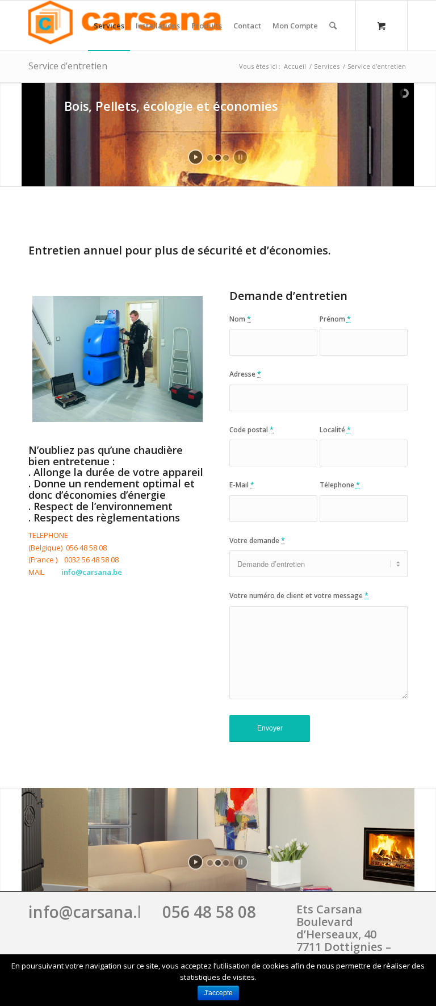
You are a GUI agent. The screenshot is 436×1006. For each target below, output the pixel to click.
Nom (240, 319)
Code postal (251, 430)
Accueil (295, 66)
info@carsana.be (92, 911)
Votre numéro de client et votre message (298, 595)
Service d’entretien (67, 66)
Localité (335, 430)
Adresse (245, 374)
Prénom (335, 319)
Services (326, 66)
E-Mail (241, 485)
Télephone (340, 485)
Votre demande (257, 540)
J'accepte (218, 993)
